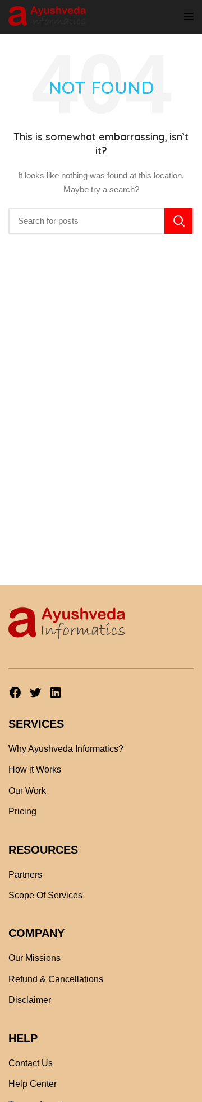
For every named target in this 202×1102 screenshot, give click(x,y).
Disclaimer (29, 1000)
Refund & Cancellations (55, 979)
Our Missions (34, 958)
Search (178, 221)
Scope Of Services (45, 895)
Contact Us (30, 1063)
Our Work (27, 790)
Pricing (22, 811)
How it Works (34, 769)
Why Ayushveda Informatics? (65, 748)
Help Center (32, 1084)
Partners (25, 874)
